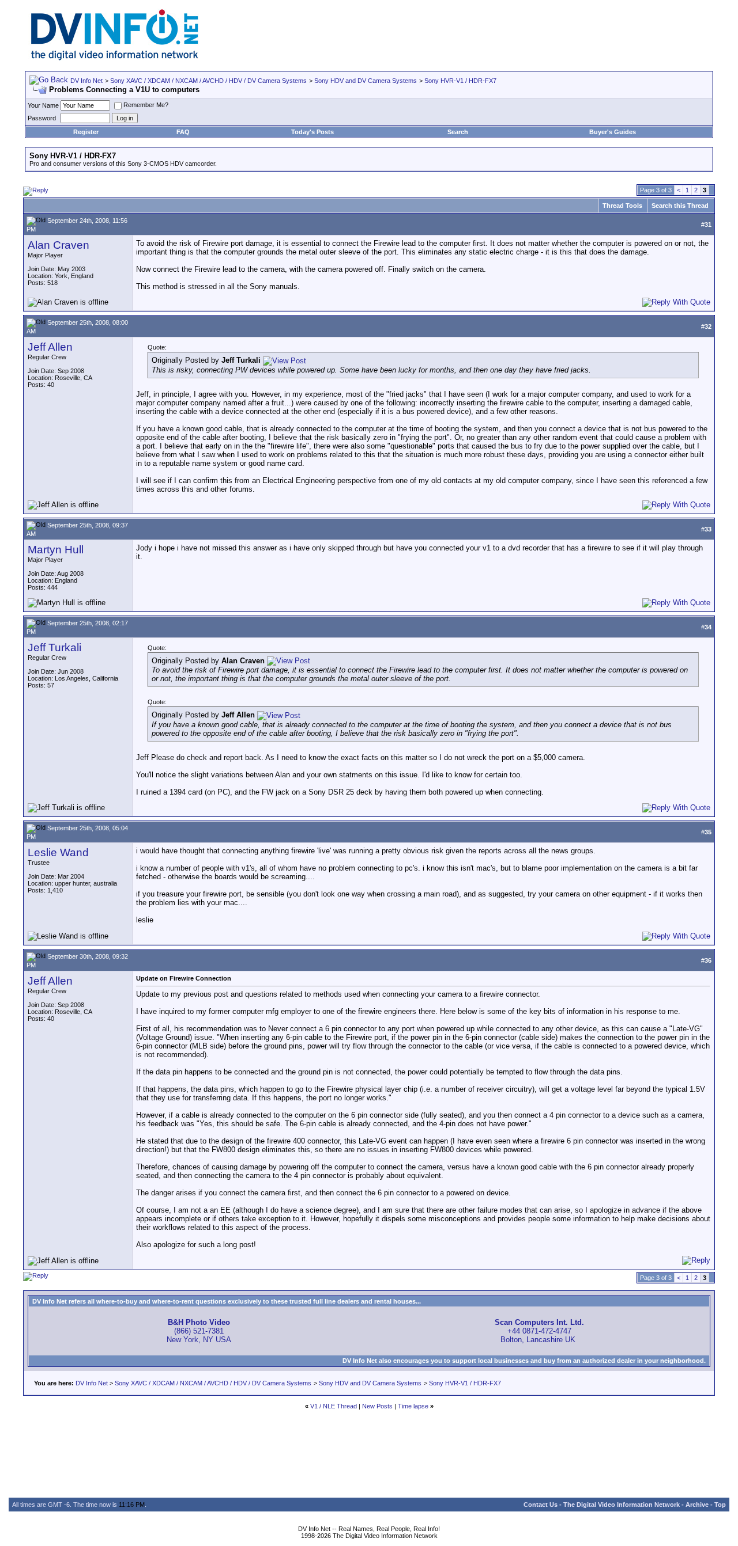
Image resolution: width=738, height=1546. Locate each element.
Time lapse (413, 1406)
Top (720, 1504)
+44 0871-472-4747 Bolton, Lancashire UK (539, 1331)
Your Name (43, 105)
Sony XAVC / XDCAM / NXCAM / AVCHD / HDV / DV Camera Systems (208, 80)
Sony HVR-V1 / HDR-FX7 (460, 80)
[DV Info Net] (114, 58)
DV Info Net (86, 80)
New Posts (377, 1406)
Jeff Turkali (54, 647)
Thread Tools (622, 205)
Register (86, 131)
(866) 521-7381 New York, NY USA (199, 1331)
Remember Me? (145, 104)
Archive (697, 1504)
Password (42, 118)
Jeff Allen (50, 347)
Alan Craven (58, 245)
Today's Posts (312, 131)
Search (457, 131)
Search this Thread (680, 205)
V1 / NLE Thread (333, 1406)
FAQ (183, 131)
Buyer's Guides (612, 131)
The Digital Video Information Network (621, 1504)
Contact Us (541, 1504)
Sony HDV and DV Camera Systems (365, 80)
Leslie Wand (58, 852)
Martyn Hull (56, 550)
